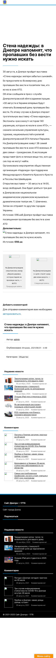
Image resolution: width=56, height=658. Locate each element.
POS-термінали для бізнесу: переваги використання (27, 413)
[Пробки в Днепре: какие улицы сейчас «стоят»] (8, 457)
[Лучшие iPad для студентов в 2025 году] (8, 398)
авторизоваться (12, 313)
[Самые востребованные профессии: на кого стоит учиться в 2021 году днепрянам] (8, 476)
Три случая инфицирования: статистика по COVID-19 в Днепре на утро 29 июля (30, 446)
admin (17, 339)
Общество (23, 357)
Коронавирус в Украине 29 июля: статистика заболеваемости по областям (29, 465)
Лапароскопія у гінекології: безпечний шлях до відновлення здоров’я (29, 388)
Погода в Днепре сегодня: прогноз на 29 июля (30, 435)
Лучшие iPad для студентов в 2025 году (30, 397)
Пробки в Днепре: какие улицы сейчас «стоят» (28, 455)
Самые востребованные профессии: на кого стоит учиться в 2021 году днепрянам (31, 475)
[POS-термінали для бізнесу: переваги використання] (8, 414)
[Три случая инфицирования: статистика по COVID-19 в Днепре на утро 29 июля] (8, 447)
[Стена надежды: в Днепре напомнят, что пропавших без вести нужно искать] (28, 23)
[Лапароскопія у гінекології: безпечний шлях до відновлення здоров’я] (8, 387)
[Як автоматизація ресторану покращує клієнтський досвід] (8, 405)
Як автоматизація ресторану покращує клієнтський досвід (27, 405)
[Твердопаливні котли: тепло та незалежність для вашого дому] (8, 380)
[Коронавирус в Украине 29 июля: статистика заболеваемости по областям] (8, 466)
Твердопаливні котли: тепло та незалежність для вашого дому (29, 379)
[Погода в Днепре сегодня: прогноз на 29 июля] (8, 437)
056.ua (18, 241)
